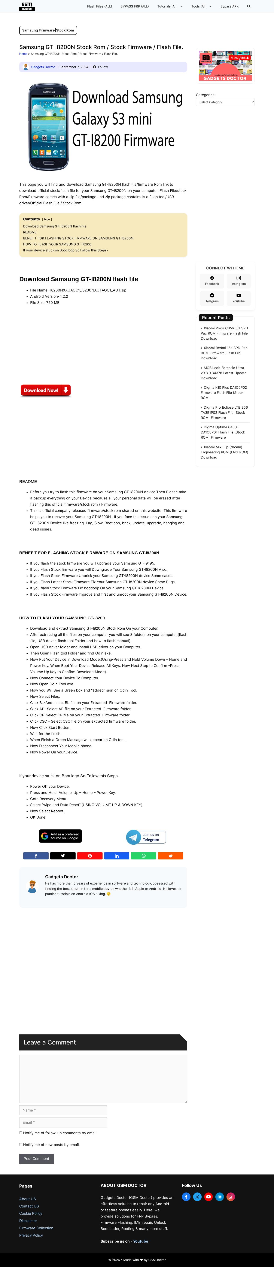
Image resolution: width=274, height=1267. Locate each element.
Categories (205, 95)
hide (47, 219)
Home (23, 53)
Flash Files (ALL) (99, 6)
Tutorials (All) (167, 6)
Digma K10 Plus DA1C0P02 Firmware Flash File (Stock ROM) (224, 392)
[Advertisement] (51, 350)
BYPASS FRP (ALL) (135, 6)
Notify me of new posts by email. (51, 1145)
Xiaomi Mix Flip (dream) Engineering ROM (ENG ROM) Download (224, 452)
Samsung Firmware (38, 30)
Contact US (29, 1206)
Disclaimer (28, 1221)
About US (27, 1199)
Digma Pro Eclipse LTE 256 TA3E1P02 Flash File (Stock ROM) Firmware (224, 412)
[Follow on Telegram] (219, 1196)
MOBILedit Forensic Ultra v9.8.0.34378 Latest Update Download (223, 373)
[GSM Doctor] (28, 6)
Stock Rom (65, 30)
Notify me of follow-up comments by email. (60, 1133)
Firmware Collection (36, 1228)
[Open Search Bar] (249, 6)
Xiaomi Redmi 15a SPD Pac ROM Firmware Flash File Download (224, 353)
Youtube (140, 1241)
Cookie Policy (30, 1213)
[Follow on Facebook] (186, 1196)
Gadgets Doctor (43, 67)
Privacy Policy (31, 1235)
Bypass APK (229, 6)
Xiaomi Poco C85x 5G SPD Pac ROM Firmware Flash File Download (224, 333)
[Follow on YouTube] (208, 1196)
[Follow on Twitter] (197, 1196)
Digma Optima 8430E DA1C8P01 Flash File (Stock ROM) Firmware (223, 432)
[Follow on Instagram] (230, 1196)
